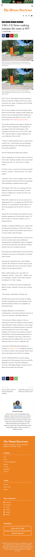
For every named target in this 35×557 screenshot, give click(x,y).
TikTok (7, 510)
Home (3, 19)
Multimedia (6, 469)
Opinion (6, 464)
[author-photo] (17, 409)
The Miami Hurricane (16, 441)
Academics (12, 19)
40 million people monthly (20, 119)
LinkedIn (7, 512)
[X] (28, 15)
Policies (6, 489)
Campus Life (13, 22)
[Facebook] (23, 15)
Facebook (8, 502)
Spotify (8, 514)
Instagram (8, 505)
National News (20, 22)
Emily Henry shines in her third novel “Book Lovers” (26, 390)
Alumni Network (17, 533)
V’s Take (6, 467)
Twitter (8, 507)
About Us (6, 471)
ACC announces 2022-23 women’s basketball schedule (9, 391)
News (7, 19)
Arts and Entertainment (9, 462)
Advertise (6, 484)
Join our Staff (7, 487)
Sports (5, 459)
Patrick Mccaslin (7, 31)
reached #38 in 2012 (13, 348)
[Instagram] (26, 15)
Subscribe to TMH (17, 528)
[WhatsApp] (16, 35)
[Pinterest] (12, 35)
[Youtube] (31, 15)
